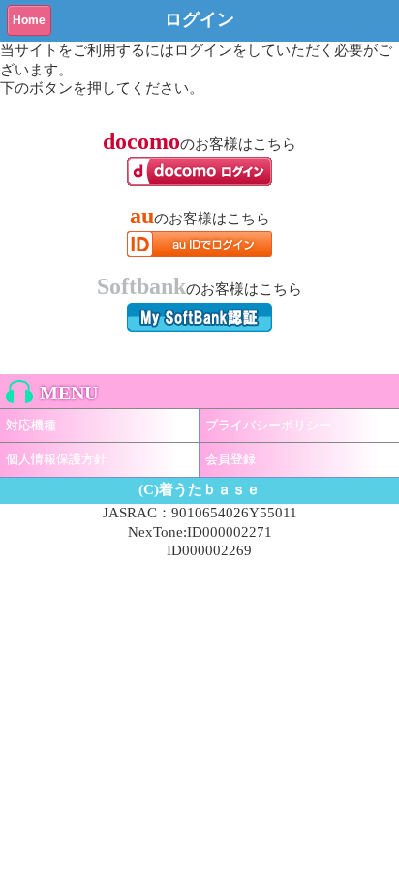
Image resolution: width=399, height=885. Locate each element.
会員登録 (230, 459)
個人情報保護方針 (56, 459)
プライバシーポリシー (268, 425)
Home (29, 20)
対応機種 (31, 425)
